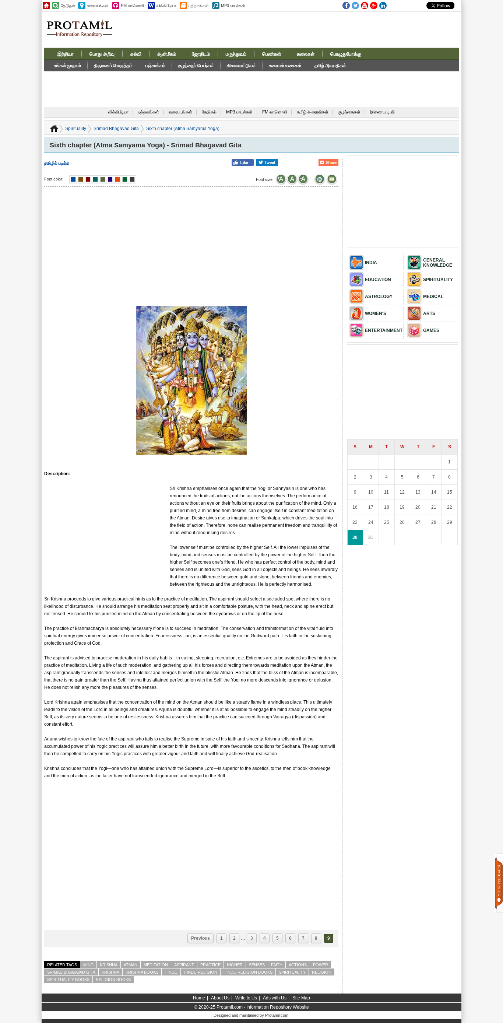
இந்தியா (65, 54)
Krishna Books (142, 972)
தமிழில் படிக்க (56, 163)
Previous (200, 938)
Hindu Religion (200, 972)
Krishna (108, 965)
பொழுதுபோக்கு (345, 54)
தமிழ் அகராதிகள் (330, 65)
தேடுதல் (209, 112)
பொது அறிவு (102, 54)
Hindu (171, 972)
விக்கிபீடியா (118, 112)
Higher (235, 965)
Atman (130, 965)
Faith (276, 965)
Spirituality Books (68, 979)
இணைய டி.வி (382, 112)
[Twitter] (355, 5)
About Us (220, 998)
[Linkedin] (383, 5)
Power (320, 965)
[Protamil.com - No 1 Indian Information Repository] (82, 32)
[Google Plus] (374, 5)
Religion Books (113, 979)
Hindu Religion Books (248, 972)
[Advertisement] (307, 29)
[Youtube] (364, 5)
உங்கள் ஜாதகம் (67, 65)
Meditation (156, 965)
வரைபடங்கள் (180, 112)
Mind (88, 965)
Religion (321, 972)
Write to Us (246, 998)
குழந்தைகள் (349, 112)
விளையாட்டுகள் (241, 65)
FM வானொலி (274, 112)
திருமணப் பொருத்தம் (113, 65)
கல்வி (135, 54)
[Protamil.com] (46, 5)
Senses (257, 965)
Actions (298, 965)
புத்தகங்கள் (148, 112)
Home (199, 998)
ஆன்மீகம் (166, 54)
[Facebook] (346, 5)
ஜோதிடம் (201, 54)
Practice (210, 965)
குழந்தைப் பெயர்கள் (196, 65)
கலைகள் (305, 54)
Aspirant (184, 965)
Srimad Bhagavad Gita (116, 128)
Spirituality (75, 128)
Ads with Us (274, 998)
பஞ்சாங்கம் (155, 65)
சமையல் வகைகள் (285, 65)
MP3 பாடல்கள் (239, 112)
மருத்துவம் (236, 54)
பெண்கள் (271, 54)
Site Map (301, 998)
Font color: (53, 179)
